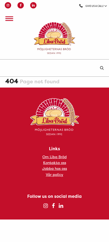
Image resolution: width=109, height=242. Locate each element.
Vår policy (54, 174)
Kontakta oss (54, 162)
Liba (54, 38)
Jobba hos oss (54, 168)
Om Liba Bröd (54, 156)
